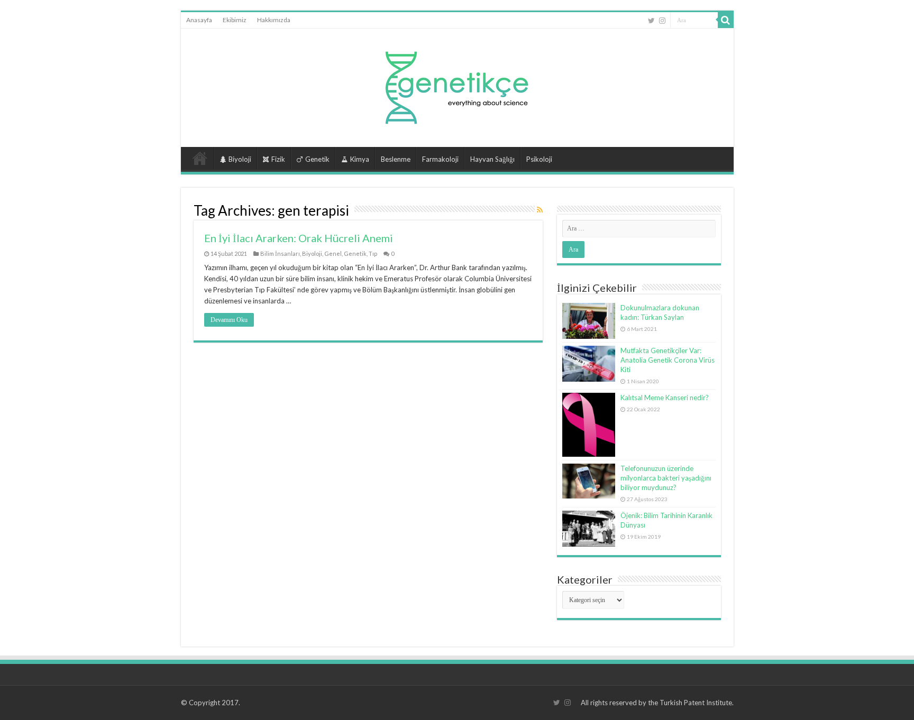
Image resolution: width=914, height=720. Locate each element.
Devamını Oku (229, 320)
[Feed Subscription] (540, 209)
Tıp (373, 253)
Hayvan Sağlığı (492, 159)
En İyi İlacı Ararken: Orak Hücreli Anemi (298, 238)
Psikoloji (539, 159)
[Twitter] (651, 20)
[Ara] (726, 20)
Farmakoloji (440, 159)
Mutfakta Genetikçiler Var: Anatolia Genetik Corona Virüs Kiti (667, 360)
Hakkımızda (273, 20)
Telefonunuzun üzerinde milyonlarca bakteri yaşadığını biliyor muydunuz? (665, 478)
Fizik (278, 159)
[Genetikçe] (457, 84)
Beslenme (395, 159)
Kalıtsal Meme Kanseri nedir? (664, 397)
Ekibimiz (234, 20)
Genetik (317, 159)
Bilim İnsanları (280, 253)
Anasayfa (199, 20)
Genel (333, 253)
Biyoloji (240, 159)
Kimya (359, 159)
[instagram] (662, 20)
